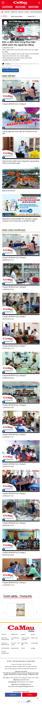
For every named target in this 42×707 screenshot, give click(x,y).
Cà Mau (21, 63)
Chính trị (14, 12)
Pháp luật (34, 638)
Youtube (29, 694)
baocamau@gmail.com (23, 684)
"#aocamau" (17, 66)
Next (37, 613)
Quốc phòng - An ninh (25, 638)
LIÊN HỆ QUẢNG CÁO (5, 652)
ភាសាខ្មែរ (33, 7)
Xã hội (27, 12)
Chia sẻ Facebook (11, 70)
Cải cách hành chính (5, 638)
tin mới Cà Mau (28, 63)
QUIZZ (23, 648)
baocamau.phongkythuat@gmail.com (21, 686)
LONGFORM (34, 643)
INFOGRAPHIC (5, 648)
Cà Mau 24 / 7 (31, 16)
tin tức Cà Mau (9, 66)
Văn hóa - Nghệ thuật (5, 643)
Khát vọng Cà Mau (16, 16)
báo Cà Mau (14, 63)
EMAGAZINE (14, 648)
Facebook (13, 694)
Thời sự (6, 12)
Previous (5, 613)
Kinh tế (20, 12)
